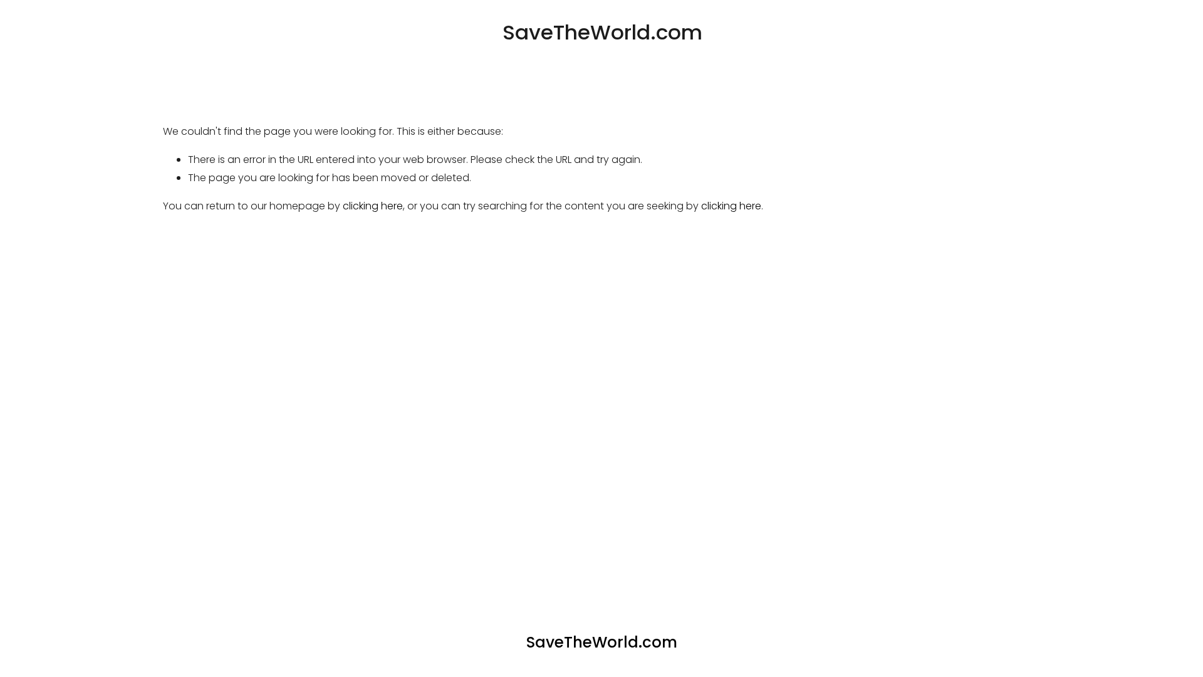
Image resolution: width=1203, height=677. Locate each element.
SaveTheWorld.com (602, 32)
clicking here (373, 206)
